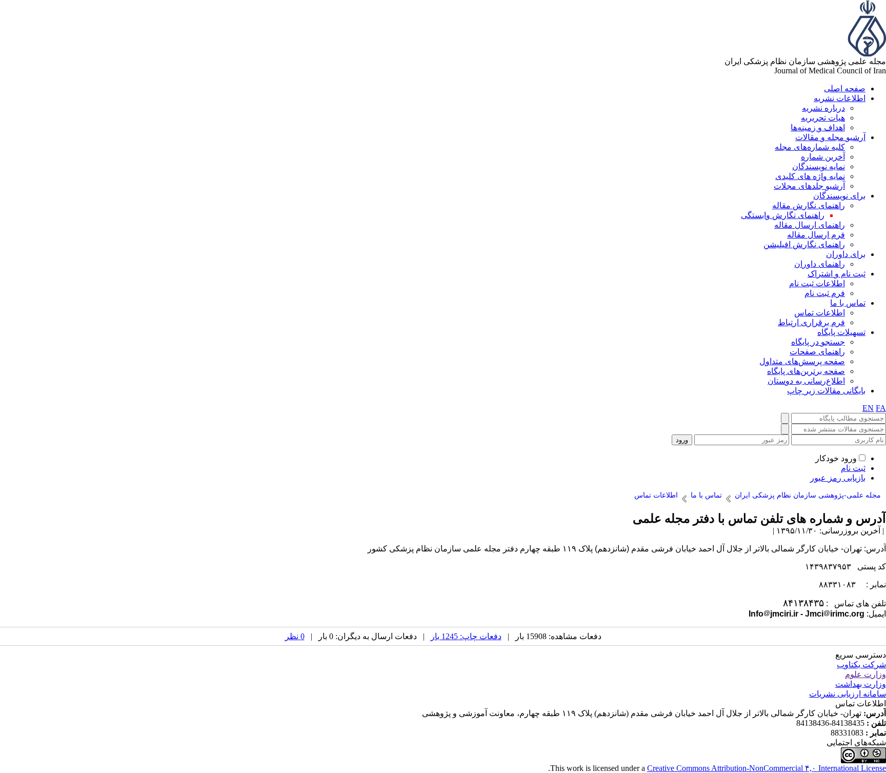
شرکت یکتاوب (861, 664)
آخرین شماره (823, 156)
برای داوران (845, 254)
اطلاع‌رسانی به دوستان (806, 380)
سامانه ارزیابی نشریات (847, 693)
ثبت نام (853, 468)
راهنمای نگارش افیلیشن (804, 244)
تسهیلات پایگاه (841, 332)
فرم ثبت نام (824, 293)
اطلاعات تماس (819, 312)
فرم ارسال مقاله (816, 234)
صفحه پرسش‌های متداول (802, 361)
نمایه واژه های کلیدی (810, 176)
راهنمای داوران (819, 264)
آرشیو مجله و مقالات (830, 137)
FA (881, 408)
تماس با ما (847, 303)
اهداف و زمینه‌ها (818, 127)
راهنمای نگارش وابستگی (782, 215)
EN (868, 408)
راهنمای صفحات (817, 351)
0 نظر (295, 636)
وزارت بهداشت (860, 684)
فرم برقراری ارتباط (811, 322)
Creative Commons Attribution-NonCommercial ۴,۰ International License (766, 768)
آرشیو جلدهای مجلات (809, 186)
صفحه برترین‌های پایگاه (806, 371)
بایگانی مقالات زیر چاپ (826, 390)
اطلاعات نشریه (839, 98)
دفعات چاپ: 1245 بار (466, 636)
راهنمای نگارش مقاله (808, 205)
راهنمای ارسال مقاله (809, 225)
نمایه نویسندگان (818, 166)
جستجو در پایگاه (818, 342)
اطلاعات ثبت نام (817, 283)
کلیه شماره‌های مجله (810, 147)
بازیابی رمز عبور (837, 477)
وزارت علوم (865, 674)
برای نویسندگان (839, 195)
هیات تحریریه (823, 117)
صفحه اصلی (844, 88)
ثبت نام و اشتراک (836, 273)
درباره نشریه (823, 108)
